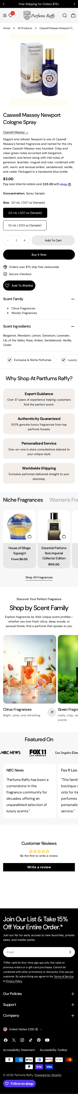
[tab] (23, 500)
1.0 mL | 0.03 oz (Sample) (24, 225)
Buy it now (39, 254)
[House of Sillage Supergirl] (19, 526)
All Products (25, 28)
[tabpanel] (39, 539)
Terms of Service (64, 976)
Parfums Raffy (23, 1075)
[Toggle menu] (5, 15)
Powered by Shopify (48, 1075)
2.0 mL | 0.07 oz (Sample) (25, 213)
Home (6, 28)
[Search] (65, 15)
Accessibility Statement (19, 1050)
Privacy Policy (14, 981)
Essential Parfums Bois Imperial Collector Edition (54, 553)
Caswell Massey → (15, 132)
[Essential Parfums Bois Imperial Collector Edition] (54, 526)
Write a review (39, 867)
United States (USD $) (23, 1029)
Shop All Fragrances (39, 577)
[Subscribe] (70, 952)
